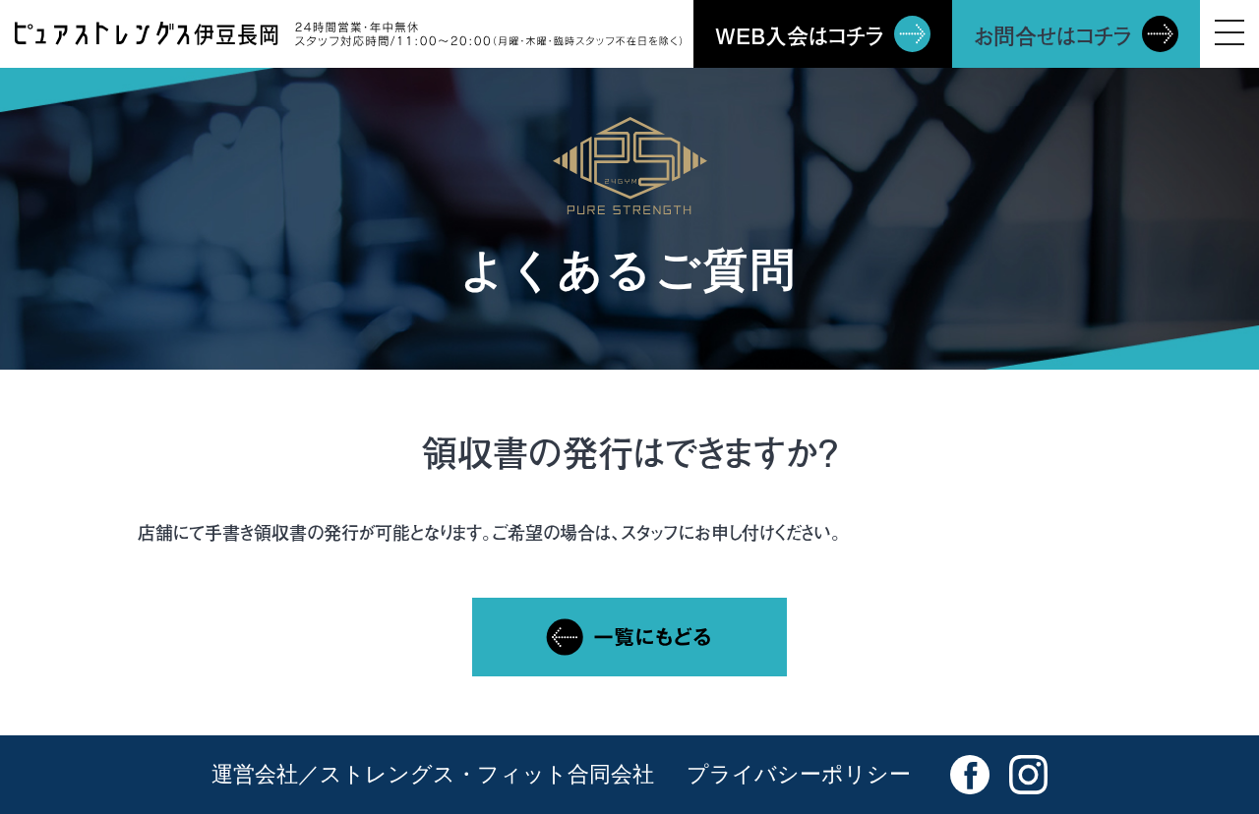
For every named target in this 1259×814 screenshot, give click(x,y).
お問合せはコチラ (1053, 35)
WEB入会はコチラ (799, 35)
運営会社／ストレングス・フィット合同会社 (432, 774)
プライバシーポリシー (799, 774)
